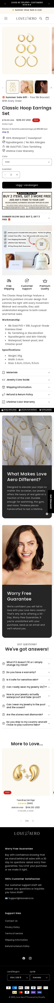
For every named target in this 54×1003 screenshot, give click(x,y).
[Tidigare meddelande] (5, 3)
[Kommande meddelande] (49, 3)
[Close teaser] (47, 514)
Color (4, 156)
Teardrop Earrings (26, 800)
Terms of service (14, 933)
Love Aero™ (21, 997)
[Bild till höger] (51, 87)
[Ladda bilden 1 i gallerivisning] (12, 86)
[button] (6, 18)
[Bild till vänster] (3, 87)
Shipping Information (16, 939)
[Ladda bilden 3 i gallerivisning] (41, 86)
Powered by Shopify (36, 997)
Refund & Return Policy (17, 946)
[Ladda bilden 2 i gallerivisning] (26, 86)
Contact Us (11, 920)
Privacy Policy (12, 927)
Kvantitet (6, 169)
